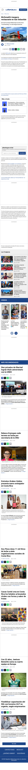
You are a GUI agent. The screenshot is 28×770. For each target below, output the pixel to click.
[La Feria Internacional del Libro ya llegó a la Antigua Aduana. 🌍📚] (15, 311)
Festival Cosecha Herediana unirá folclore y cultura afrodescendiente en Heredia (20, 292)
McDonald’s (8, 53)
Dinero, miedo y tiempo (13, 110)
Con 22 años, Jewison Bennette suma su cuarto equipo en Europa (12, 661)
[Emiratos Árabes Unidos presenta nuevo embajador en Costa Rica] (13, 502)
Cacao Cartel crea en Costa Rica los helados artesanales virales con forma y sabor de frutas (13, 595)
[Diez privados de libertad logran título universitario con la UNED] (13, 388)
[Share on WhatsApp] (18, 49)
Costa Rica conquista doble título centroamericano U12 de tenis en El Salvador (19, 267)
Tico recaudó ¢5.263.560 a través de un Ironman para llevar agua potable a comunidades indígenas (20, 258)
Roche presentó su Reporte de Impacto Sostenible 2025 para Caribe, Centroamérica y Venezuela (5, 325)
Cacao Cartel (23, 627)
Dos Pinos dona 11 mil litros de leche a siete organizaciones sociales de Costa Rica (13, 552)
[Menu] (2, 9)
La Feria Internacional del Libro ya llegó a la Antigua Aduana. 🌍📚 (15, 323)
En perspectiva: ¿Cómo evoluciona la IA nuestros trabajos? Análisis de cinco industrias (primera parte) (16, 104)
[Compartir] (24, 49)
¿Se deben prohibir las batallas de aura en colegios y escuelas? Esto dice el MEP (20, 284)
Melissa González (10, 43)
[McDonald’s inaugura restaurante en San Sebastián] (14, 34)
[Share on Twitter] (16, 49)
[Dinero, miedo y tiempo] (4, 110)
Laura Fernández (19, 516)
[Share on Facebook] (13, 49)
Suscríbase (21, 753)
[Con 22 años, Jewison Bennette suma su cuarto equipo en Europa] (13, 680)
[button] (23, 10)
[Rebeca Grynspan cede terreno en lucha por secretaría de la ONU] (13, 454)
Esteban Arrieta (5, 374)
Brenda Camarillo (6, 488)
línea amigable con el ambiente (14, 163)
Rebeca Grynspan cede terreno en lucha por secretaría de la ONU (11, 435)
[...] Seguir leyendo (9, 403)
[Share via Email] (21, 49)
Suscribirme (22, 153)
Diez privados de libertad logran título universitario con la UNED (12, 369)
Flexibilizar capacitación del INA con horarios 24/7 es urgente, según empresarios (13, 704)
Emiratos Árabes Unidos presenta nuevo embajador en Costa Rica (12, 483)
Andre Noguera (5, 666)
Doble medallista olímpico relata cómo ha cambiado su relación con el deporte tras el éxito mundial (20, 275)
